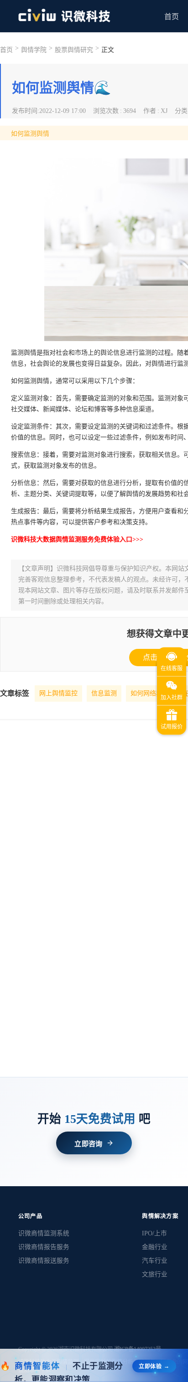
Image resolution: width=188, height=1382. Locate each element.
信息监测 (104, 693)
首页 (171, 16)
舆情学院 (34, 49)
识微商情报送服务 (43, 1260)
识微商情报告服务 (43, 1247)
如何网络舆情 (150, 693)
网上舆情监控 (58, 693)
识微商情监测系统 (43, 1233)
